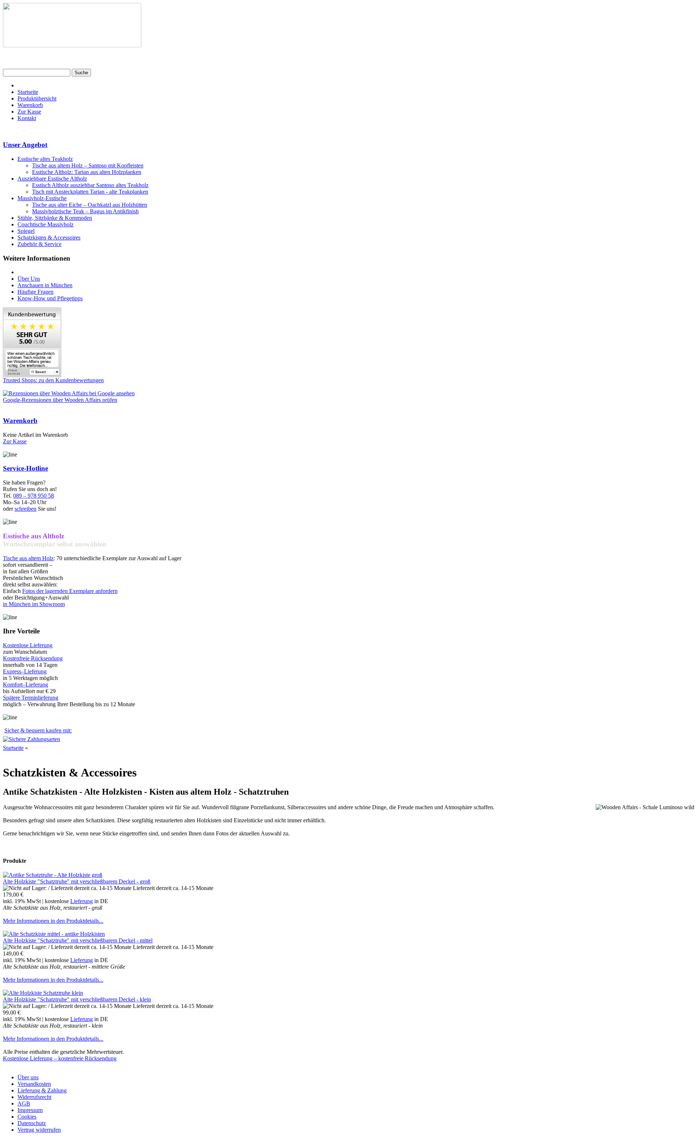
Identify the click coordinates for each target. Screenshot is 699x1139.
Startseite (27, 92)
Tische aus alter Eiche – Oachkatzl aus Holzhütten (89, 205)
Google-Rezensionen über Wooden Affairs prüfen (60, 400)
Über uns (28, 1077)
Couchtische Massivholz (45, 224)
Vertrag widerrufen (39, 1130)
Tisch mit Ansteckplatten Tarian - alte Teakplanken (90, 192)
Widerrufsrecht (34, 1097)
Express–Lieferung (25, 671)
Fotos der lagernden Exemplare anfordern (70, 591)
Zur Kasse (29, 111)
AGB (23, 1103)
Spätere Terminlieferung (30, 698)
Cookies (26, 1117)
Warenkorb (30, 105)
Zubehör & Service (39, 244)
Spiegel (26, 231)
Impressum (30, 1110)
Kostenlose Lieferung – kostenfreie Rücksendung (59, 1058)
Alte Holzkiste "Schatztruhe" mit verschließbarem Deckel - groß (76, 881)
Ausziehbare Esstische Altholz (52, 178)
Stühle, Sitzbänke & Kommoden (54, 218)
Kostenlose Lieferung (27, 645)
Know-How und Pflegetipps (50, 298)
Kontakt (26, 118)
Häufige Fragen (35, 292)
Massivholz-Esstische (42, 198)
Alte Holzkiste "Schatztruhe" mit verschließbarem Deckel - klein (77, 999)
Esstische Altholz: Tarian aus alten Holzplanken (86, 172)
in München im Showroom (34, 604)
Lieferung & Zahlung (42, 1090)
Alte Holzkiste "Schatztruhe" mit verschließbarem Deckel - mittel (78, 940)
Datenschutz (31, 1123)
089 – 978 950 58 (33, 496)
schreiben (25, 509)
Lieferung (81, 901)
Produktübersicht (36, 98)
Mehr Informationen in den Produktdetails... (53, 921)
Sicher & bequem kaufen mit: (38, 730)
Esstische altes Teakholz (45, 159)
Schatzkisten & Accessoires (48, 237)
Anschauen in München (44, 285)
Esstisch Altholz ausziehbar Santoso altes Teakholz (90, 185)
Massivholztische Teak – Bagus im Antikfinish (85, 211)
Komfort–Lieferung (25, 684)
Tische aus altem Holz (28, 558)
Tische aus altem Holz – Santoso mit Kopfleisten (87, 165)
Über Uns (28, 279)
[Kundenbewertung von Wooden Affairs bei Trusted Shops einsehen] (32, 375)
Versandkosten (34, 1084)
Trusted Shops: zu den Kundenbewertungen (53, 380)
